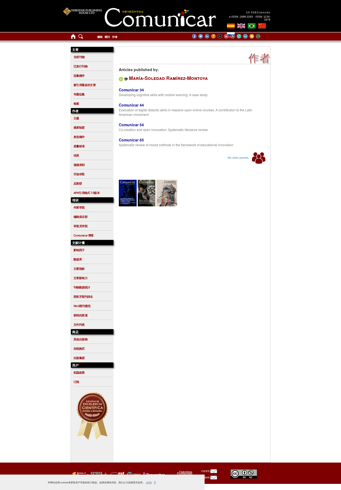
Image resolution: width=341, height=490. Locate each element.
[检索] (80, 37)
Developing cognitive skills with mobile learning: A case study (163, 94)
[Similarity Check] (98, 474)
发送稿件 (79, 136)
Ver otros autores (238, 158)
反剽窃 (78, 183)
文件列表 (79, 324)
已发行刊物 (80, 66)
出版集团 (79, 358)
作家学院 (79, 207)
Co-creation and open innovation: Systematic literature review (163, 129)
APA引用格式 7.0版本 (87, 192)
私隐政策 (79, 372)
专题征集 (79, 94)
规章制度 (79, 127)
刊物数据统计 (82, 287)
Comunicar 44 (131, 105)
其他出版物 (80, 339)
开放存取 (79, 174)
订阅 (76, 381)
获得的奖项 (80, 315)
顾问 (107, 36)
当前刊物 (79, 57)
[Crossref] (79, 474)
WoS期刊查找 (82, 306)
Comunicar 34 (131, 89)
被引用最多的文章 (85, 85)
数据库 (78, 259)
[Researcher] (153, 474)
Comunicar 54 (131, 124)
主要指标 (79, 268)
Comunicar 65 (131, 139)
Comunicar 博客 (84, 235)
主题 (76, 118)
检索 (76, 103)
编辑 (100, 36)
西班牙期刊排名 (83, 296)
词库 (76, 155)
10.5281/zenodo (258, 12)
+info (149, 482)
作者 (114, 36)
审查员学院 (80, 226)
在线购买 (79, 348)
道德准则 (79, 164)
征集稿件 (79, 75)
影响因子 (79, 250)
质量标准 (79, 146)
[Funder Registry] (116, 474)
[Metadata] (262, 36)
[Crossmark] (133, 474)
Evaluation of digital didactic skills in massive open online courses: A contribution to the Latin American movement (185, 112)
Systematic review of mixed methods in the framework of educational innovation (176, 144)
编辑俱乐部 (80, 216)
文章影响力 (80, 278)
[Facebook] (196, 36)
